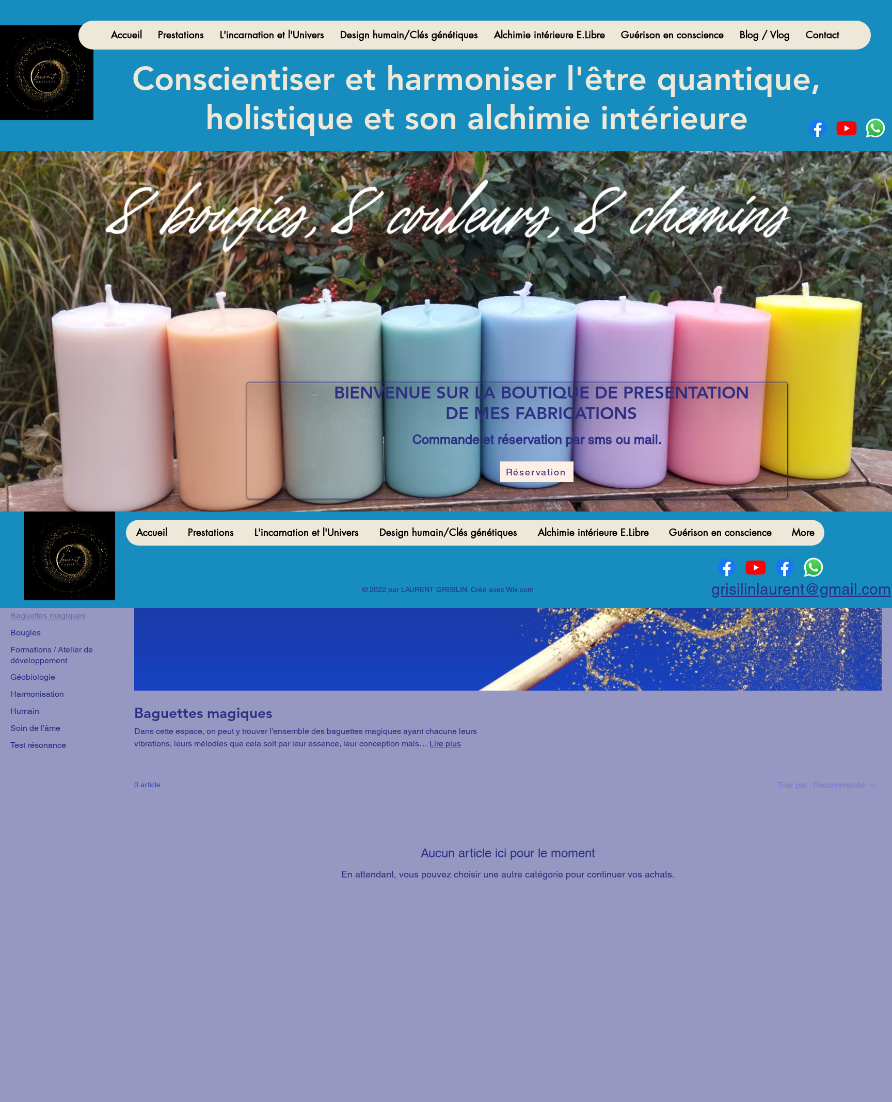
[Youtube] (846, 128)
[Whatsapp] (875, 128)
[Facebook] (818, 128)
